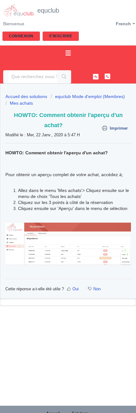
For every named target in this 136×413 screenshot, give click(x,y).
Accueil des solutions (26, 96)
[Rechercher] (64, 77)
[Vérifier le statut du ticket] (96, 76)
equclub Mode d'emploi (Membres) (90, 96)
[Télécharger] (56, 204)
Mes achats (21, 103)
